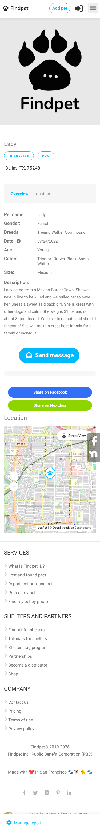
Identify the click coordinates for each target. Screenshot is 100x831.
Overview (20, 193)
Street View (77, 436)
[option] (50, 71)
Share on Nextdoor (50, 405)
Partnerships (20, 656)
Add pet (59, 8)
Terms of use (20, 719)
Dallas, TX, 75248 (22, 168)
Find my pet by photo (28, 601)
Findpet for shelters (26, 629)
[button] (46, 468)
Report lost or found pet (30, 583)
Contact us (18, 702)
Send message (54, 355)
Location (42, 193)
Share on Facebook (50, 392)
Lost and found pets (27, 575)
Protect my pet (21, 592)
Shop (13, 673)
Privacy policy (21, 728)
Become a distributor (27, 665)
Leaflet (42, 527)
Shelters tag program (28, 647)
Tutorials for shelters (27, 638)
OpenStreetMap (63, 527)
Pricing (14, 711)
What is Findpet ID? (26, 566)
